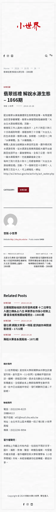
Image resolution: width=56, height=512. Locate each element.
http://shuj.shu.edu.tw (18, 239)
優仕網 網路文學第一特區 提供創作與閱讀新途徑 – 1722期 (27, 327)
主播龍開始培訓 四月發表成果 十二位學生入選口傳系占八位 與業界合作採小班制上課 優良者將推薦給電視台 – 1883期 (27, 310)
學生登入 (44, 495)
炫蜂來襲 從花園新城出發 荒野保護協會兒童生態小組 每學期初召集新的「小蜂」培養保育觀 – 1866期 (40, 260)
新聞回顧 (7, 87)
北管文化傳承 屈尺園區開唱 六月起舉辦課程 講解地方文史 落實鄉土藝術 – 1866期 (15, 260)
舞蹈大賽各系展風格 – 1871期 (21, 339)
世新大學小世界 (32, 495)
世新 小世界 (8, 106)
